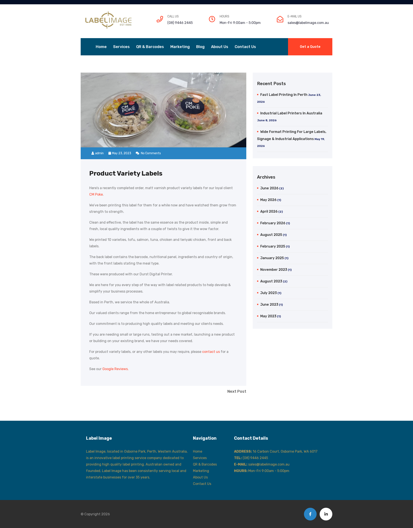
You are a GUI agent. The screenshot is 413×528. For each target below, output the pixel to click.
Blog (200, 47)
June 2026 (269, 188)
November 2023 (273, 270)
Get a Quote (310, 47)
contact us (211, 352)
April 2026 (269, 211)
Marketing (180, 47)
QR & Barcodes (150, 47)
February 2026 (272, 223)
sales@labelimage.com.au (308, 23)
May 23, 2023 (122, 153)
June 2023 (269, 304)
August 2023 (271, 281)
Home (101, 47)
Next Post (236, 391)
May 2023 (268, 316)
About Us (219, 47)
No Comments (150, 153)
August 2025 (271, 235)
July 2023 (268, 293)
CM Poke (96, 194)
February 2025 (272, 246)
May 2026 (268, 200)
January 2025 (272, 258)
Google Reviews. (115, 369)
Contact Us (245, 47)
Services (121, 47)
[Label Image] (109, 20)
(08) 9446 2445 (180, 23)
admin (99, 153)
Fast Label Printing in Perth (283, 95)
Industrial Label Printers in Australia (291, 113)
